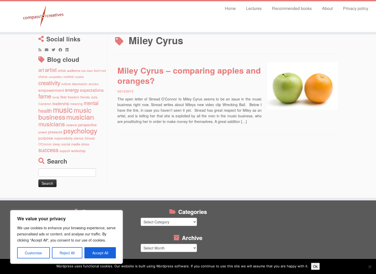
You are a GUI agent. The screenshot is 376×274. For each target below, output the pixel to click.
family (55, 97)
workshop (78, 150)
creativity (49, 82)
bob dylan (87, 71)
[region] (66, 237)
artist (51, 69)
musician (80, 117)
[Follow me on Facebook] (62, 49)
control (68, 76)
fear (63, 96)
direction (94, 84)
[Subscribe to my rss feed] (41, 49)
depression (79, 84)
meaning (76, 103)
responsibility (63, 138)
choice (43, 76)
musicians (51, 123)
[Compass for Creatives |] (43, 16)
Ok (315, 266)
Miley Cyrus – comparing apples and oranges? (189, 75)
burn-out (100, 70)
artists (62, 70)
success (48, 150)
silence (79, 138)
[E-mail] (48, 49)
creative (79, 77)
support (65, 151)
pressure (55, 131)
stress (85, 144)
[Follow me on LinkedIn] (68, 49)
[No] (369, 266)
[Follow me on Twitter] (55, 49)
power (42, 132)
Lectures (254, 8)
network (71, 125)
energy (72, 89)
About (327, 8)
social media (70, 144)
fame (44, 96)
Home (230, 8)
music (63, 109)
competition (55, 77)
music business (64, 113)
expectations (92, 90)
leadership (60, 103)
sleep (56, 144)
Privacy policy (355, 8)
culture (66, 84)
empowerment (51, 90)
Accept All (100, 252)
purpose (45, 138)
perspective (87, 124)
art (41, 69)
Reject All (67, 252)
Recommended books (292, 8)
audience (73, 70)
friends (85, 97)
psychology (80, 130)
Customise (33, 252)
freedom (73, 97)
